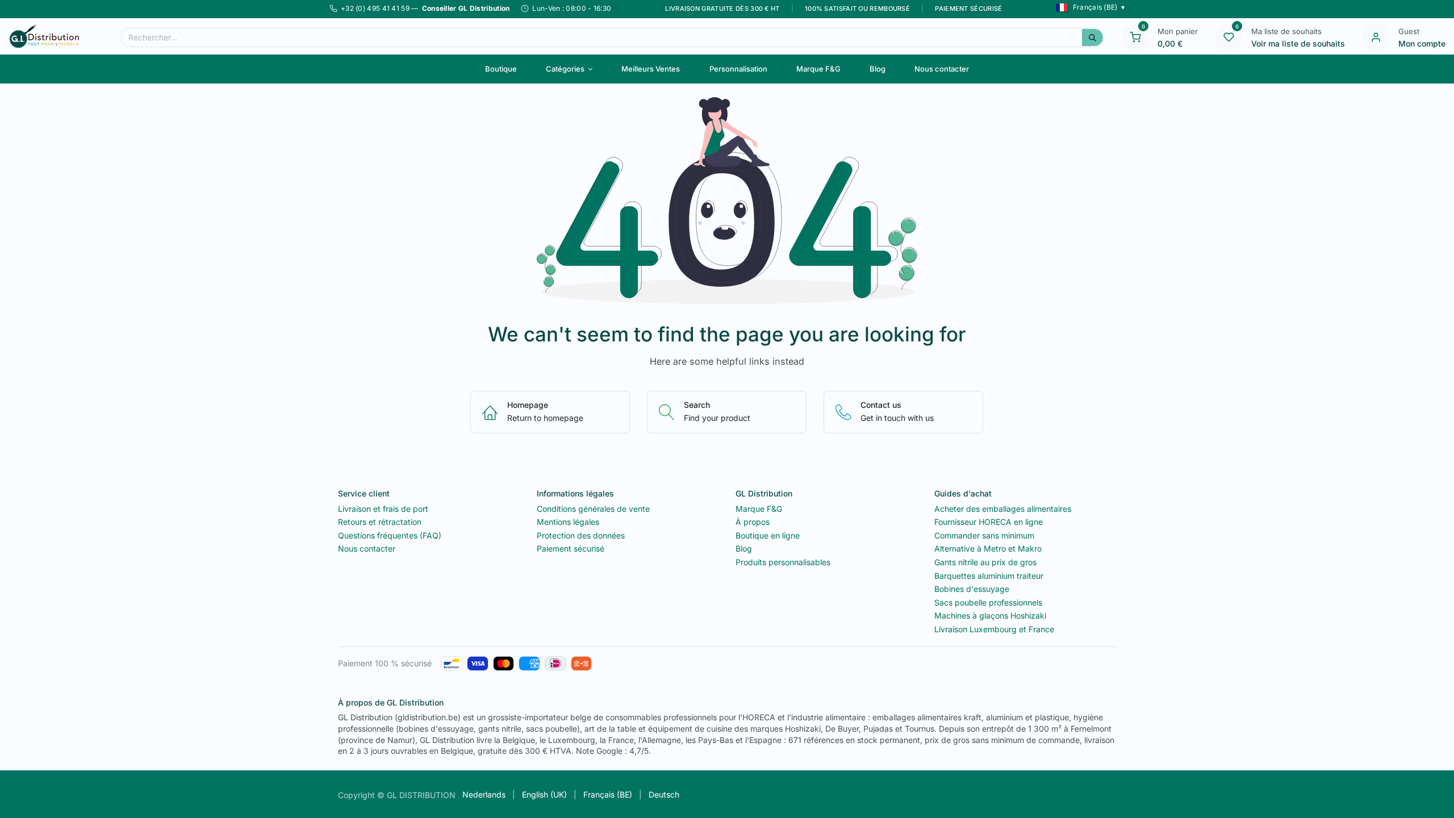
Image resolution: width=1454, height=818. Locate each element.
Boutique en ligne (768, 535)
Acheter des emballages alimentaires (1002, 509)
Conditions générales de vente (593, 509)
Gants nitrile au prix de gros (985, 562)
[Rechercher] (1092, 37)
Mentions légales (568, 522)
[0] (1134, 36)
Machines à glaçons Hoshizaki (990, 615)
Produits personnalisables (783, 562)
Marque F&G (759, 509)
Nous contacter (366, 548)
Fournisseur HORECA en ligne (988, 522)
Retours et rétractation (379, 522)
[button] (1090, 7)
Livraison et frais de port (383, 509)
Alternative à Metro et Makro (988, 548)
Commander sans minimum (984, 535)
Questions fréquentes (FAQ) (389, 535)
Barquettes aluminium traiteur (988, 576)
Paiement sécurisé (570, 548)
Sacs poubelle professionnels (988, 602)
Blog (744, 548)
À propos (753, 522)
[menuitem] (500, 69)
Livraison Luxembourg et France (994, 629)
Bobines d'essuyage (971, 589)
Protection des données (581, 535)
